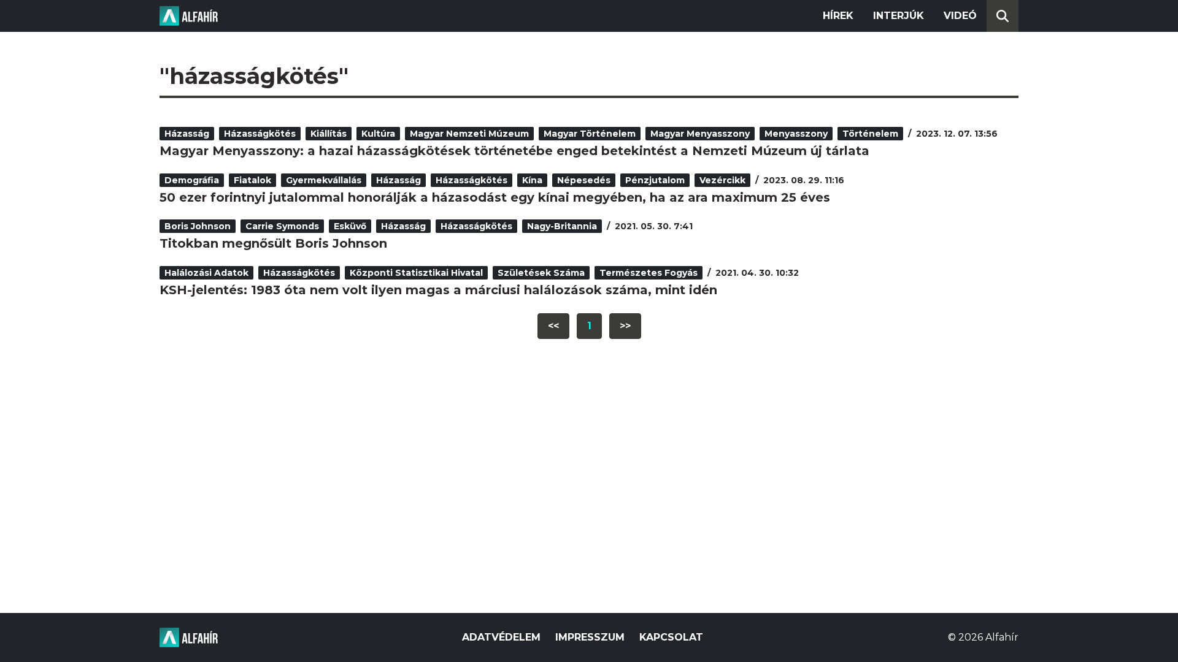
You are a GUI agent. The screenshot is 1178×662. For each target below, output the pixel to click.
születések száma (541, 272)
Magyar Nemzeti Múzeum (469, 133)
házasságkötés (260, 133)
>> (625, 326)
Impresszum (590, 637)
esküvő (350, 226)
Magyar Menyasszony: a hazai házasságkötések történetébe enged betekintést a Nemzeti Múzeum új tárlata (514, 150)
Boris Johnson (197, 226)
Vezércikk (722, 180)
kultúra (378, 133)
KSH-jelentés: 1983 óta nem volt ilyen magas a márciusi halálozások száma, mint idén (438, 290)
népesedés (583, 180)
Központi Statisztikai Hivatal (416, 272)
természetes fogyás (648, 272)
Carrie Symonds (282, 226)
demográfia (191, 180)
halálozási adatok (206, 272)
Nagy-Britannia (562, 226)
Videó (960, 15)
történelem (870, 133)
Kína (532, 180)
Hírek (838, 15)
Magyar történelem (590, 133)
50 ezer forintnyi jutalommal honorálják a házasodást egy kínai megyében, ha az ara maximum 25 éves (495, 197)
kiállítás (328, 133)
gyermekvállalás (323, 180)
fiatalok (252, 180)
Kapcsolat (671, 637)
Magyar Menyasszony (700, 133)
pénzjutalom (655, 180)
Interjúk (898, 15)
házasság (186, 133)
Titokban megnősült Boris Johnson (273, 243)
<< (553, 326)
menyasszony (796, 133)
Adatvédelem (501, 637)
